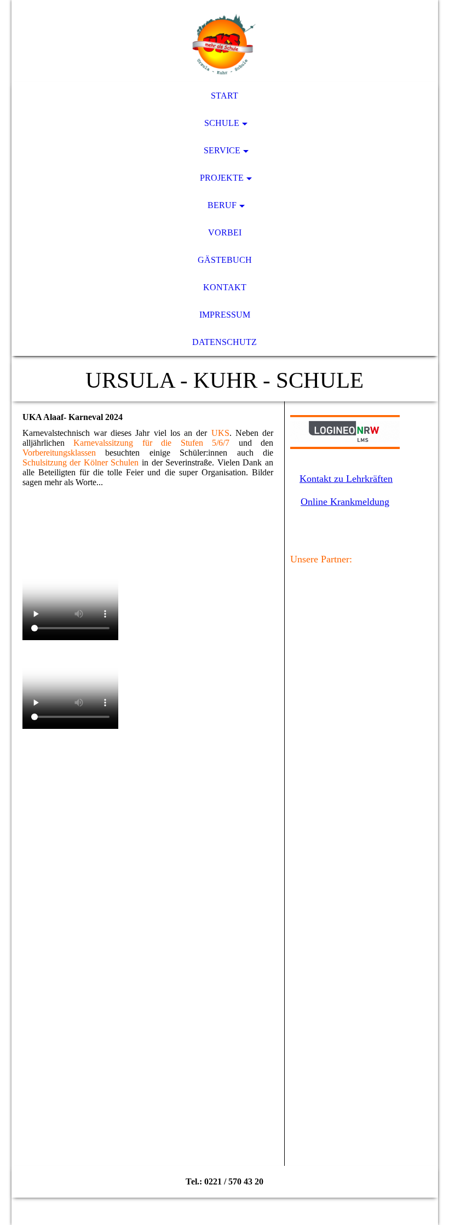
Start (224, 95)
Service (222, 150)
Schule (221, 123)
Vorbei (224, 232)
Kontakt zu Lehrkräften (346, 478)
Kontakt (224, 287)
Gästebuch (225, 259)
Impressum (224, 314)
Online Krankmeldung (345, 501)
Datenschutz (224, 342)
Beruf (222, 205)
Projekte (222, 177)
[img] (224, 41)
